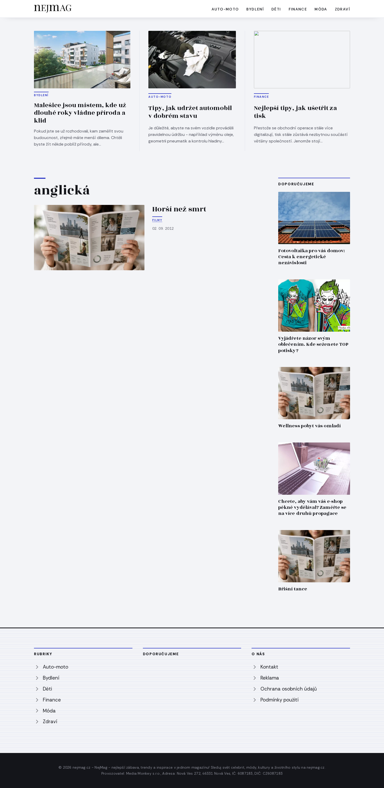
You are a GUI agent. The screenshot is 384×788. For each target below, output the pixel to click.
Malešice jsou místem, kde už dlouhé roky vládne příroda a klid (80, 113)
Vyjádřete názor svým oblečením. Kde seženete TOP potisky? (313, 344)
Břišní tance (292, 589)
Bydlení (255, 9)
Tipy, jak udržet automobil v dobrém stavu (190, 112)
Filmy (157, 220)
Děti (276, 9)
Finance (298, 9)
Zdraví (342, 9)
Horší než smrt (179, 209)
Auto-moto (225, 9)
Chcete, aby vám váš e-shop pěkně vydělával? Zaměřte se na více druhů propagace (312, 507)
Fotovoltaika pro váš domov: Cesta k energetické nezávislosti (311, 256)
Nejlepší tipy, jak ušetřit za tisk (295, 112)
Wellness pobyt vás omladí (309, 425)
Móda (321, 9)
